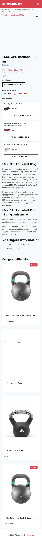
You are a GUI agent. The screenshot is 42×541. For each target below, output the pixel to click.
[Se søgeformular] (33, 4)
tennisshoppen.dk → (21, 137)
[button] (37, 16)
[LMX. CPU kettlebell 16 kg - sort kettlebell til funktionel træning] (10, 70)
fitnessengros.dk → (14, 85)
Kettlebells (5, 65)
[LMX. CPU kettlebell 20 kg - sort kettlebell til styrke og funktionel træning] (16, 70)
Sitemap (30, 535)
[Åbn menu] (38, 3)
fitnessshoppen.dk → (21, 116)
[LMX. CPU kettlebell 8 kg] (4, 70)
